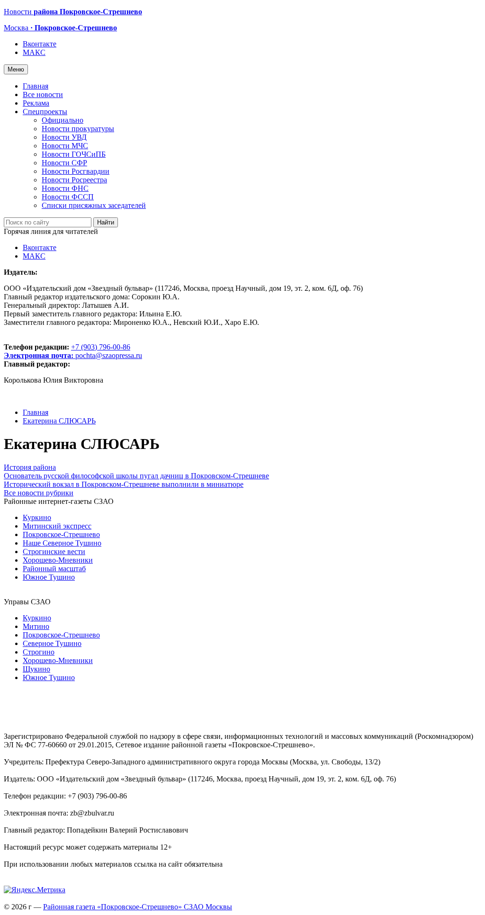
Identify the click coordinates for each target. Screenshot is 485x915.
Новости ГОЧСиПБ (74, 154)
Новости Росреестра (74, 180)
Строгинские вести (54, 551)
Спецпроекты (45, 112)
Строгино (38, 652)
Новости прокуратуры (78, 129)
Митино (36, 626)
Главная (35, 86)
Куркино (37, 517)
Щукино (36, 669)
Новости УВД (64, 137)
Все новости (43, 94)
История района (30, 467)
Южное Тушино (49, 577)
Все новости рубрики (38, 493)
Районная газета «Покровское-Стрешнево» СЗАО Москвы (137, 907)
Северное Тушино (52, 643)
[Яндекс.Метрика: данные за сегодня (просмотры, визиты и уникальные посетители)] (34, 890)
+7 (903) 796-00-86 (67, 351)
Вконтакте (39, 44)
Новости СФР (64, 163)
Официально (62, 120)
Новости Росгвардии (75, 171)
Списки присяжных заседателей (94, 205)
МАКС (34, 52)
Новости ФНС (65, 188)
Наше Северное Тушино (62, 543)
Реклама (36, 103)
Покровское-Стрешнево (61, 534)
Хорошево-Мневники (58, 560)
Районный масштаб (54, 569)
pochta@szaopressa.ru (108, 355)
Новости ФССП (68, 197)
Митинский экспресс (57, 526)
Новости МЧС (65, 146)
